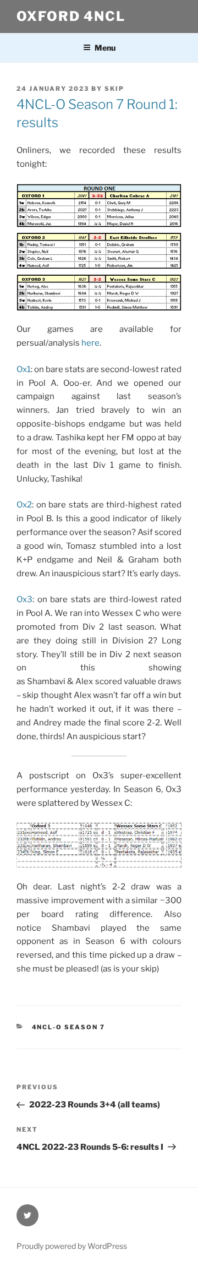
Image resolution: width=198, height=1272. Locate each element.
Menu (105, 47)
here (90, 343)
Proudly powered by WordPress (71, 1246)
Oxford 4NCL (70, 16)
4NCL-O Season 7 (69, 1027)
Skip (114, 88)
